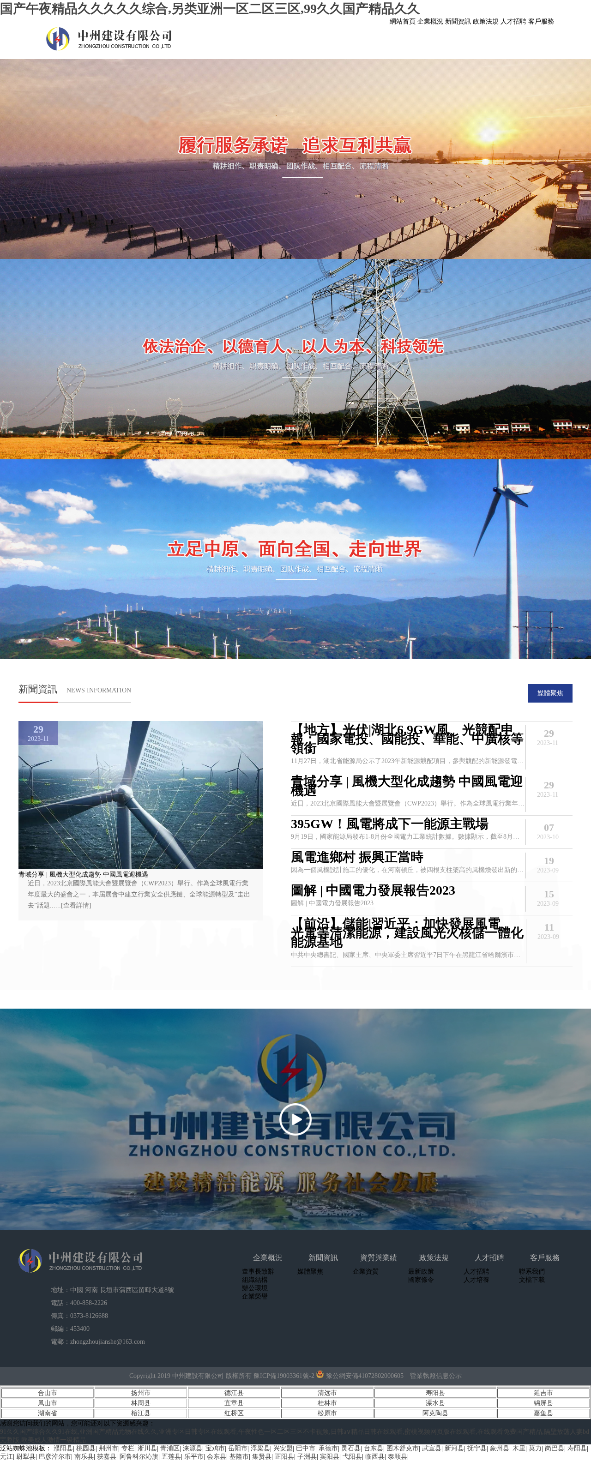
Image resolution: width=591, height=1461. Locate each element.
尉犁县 (26, 1456)
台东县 (373, 1448)
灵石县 (351, 1448)
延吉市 (543, 1392)
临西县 (375, 1456)
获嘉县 (106, 1456)
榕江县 (141, 1413)
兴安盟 (283, 1448)
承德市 (328, 1448)
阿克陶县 (435, 1413)
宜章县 (234, 1403)
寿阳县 (435, 1392)
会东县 (216, 1456)
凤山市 (47, 1403)
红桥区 (234, 1413)
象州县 (499, 1448)
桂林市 (327, 1403)
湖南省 (47, 1413)
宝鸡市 (215, 1448)
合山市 (47, 1392)
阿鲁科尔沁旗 (139, 1456)
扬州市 (141, 1392)
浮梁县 (260, 1448)
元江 (6, 1456)
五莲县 (171, 1456)
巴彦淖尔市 (55, 1456)
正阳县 (284, 1456)
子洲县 (307, 1456)
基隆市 (239, 1456)
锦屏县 (543, 1403)
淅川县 (147, 1448)
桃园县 (86, 1448)
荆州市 (108, 1448)
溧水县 (435, 1403)
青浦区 (170, 1448)
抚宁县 (477, 1448)
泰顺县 (397, 1456)
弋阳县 (352, 1456)
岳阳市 (237, 1448)
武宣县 (431, 1448)
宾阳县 (329, 1456)
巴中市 (305, 1448)
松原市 (327, 1413)
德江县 (234, 1392)
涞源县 (192, 1448)
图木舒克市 (402, 1448)
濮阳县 (63, 1448)
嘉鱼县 (543, 1413)
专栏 (127, 1448)
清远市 (327, 1392)
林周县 (141, 1403)
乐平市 (194, 1456)
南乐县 (84, 1456)
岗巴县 (554, 1448)
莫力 (535, 1448)
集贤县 (261, 1456)
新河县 (454, 1448)
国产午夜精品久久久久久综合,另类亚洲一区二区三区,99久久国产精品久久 (210, 8)
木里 (519, 1448)
